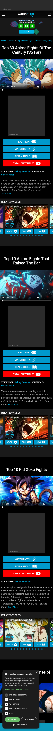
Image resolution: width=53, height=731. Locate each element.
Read (38, 231)
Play (24, 231)
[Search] (50, 14)
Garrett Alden (7, 174)
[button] (11, 235)
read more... (7, 193)
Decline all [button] (29, 720)
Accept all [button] (12, 720)
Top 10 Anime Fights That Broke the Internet (25, 206)
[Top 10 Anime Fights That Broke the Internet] (26, 216)
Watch (10, 231)
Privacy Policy (23, 685)
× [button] (37, 672)
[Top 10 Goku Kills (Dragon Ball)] (26, 630)
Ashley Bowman (23, 171)
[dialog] (20, 699)
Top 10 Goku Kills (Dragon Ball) (19, 620)
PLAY (26, 31)
